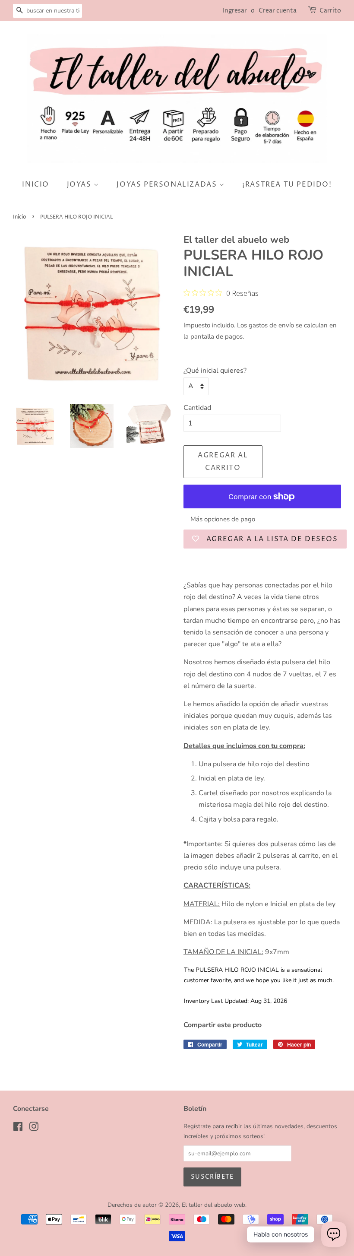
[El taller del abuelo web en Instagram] (33, 1128)
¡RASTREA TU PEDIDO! (287, 184)
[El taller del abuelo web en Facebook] (18, 1128)
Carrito (330, 10)
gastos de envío (271, 325)
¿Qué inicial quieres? (215, 370)
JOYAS (80, 184)
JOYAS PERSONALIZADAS (168, 184)
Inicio (19, 217)
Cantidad (197, 407)
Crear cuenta (278, 10)
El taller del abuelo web (213, 1205)
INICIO (35, 184)
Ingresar (235, 10)
